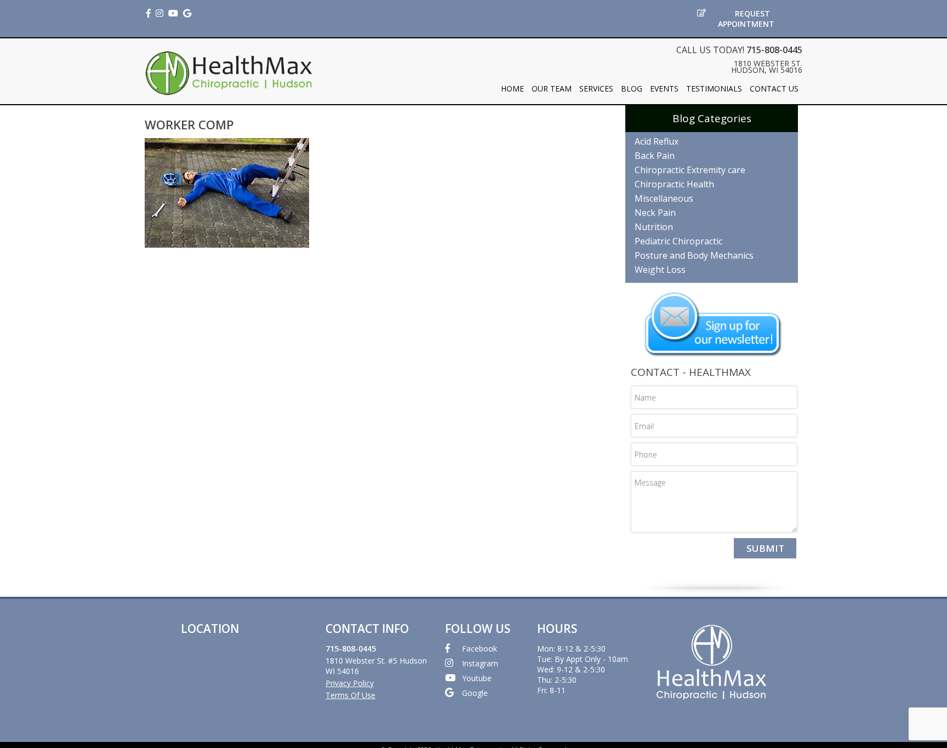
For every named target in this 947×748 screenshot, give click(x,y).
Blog (631, 88)
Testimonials (714, 88)
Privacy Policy (350, 683)
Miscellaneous (664, 198)
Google (475, 693)
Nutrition (654, 227)
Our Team (552, 88)
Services (596, 88)
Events (664, 88)
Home (512, 88)
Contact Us (774, 88)
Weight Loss (660, 270)
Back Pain (655, 156)
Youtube (477, 678)
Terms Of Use (350, 695)
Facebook (479, 648)
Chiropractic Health (674, 184)
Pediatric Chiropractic (678, 241)
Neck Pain (655, 213)
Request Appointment (746, 18)
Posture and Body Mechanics (694, 255)
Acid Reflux (656, 141)
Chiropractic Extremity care (690, 170)
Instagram (480, 663)
